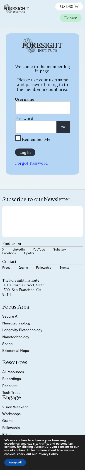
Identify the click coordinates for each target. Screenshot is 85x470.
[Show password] (63, 127)
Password (24, 118)
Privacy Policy (48, 454)
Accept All (15, 462)
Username (24, 99)
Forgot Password (31, 163)
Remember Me (36, 138)
